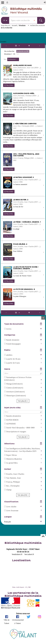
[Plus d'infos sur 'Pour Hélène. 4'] (7, 249)
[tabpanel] (23, 284)
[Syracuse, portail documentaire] (26, 11)
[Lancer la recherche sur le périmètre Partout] (41, 20)
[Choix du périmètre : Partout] (5, 20)
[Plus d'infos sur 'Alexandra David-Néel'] (7, 99)
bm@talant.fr (17, 554)
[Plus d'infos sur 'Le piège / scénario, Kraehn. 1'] (7, 227)
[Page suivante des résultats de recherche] (39, 45)
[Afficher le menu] (2, 2)
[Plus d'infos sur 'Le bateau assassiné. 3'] (7, 183)
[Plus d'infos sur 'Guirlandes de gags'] (7, 70)
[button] (45, 2)
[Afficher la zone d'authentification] (7, 2)
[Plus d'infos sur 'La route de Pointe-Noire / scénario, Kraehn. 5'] (7, 272)
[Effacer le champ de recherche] (34, 20)
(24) (22, 495)
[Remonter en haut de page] (43, 536)
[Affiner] (29, 45)
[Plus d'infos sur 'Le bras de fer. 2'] (7, 205)
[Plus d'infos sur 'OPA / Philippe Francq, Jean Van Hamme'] (7, 159)
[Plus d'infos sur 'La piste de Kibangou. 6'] (7, 294)
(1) (22, 437)
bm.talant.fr (29, 554)
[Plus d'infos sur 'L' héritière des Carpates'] (7, 129)
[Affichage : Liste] (18, 45)
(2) (22, 401)
